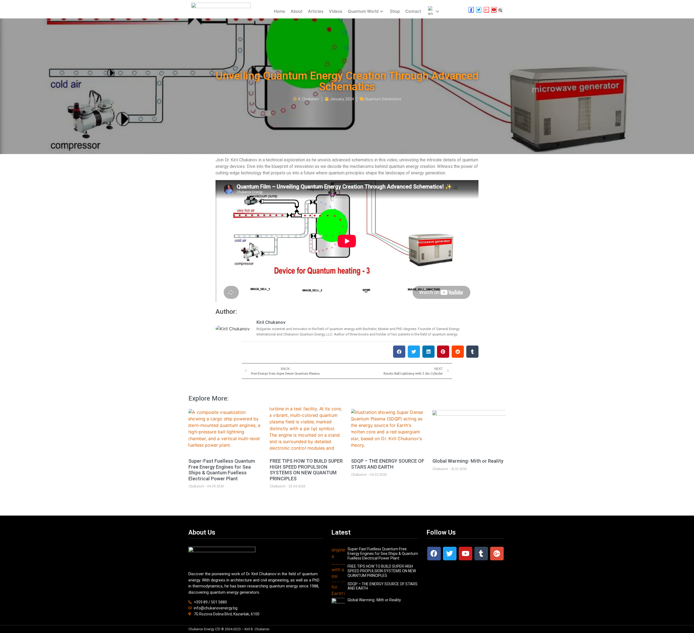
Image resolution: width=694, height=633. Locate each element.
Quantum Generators (383, 99)
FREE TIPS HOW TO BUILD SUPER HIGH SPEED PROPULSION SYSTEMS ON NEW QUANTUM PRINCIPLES (306, 469)
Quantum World (363, 11)
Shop (395, 11)
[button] (500, 10)
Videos (335, 11)
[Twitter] (450, 553)
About (297, 11)
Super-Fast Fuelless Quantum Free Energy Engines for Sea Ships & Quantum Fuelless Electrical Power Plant (221, 469)
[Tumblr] (481, 553)
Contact (413, 11)
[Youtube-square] (494, 9)
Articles (315, 11)
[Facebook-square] (471, 9)
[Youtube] (465, 553)
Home (279, 11)
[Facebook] (434, 553)
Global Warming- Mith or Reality (467, 461)
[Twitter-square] (478, 9)
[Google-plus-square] (486, 9)
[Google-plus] (497, 553)
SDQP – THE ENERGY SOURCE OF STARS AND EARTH (387, 464)
